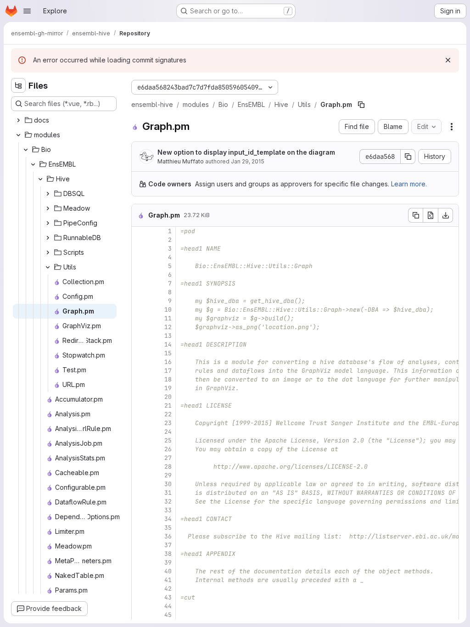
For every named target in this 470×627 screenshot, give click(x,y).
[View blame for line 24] (139, 431)
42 (168, 589)
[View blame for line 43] (139, 597)
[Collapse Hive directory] (40, 179)
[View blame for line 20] (139, 396)
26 (168, 449)
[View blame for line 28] (139, 466)
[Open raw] (430, 215)
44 (168, 606)
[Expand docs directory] (18, 120)
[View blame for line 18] (139, 379)
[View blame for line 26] (139, 449)
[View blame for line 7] (139, 283)
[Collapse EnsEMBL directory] (33, 164)
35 (168, 528)
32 (168, 501)
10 (168, 310)
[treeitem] (65, 120)
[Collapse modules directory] (18, 134)
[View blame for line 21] (139, 405)
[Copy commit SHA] (408, 156)
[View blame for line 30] (139, 484)
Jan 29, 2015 (247, 161)
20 (168, 397)
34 (168, 519)
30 (168, 484)
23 (168, 423)
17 (168, 371)
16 (168, 362)
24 (168, 432)
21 (168, 405)
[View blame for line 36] (139, 536)
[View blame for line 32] (139, 501)
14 (168, 344)
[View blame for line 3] (139, 248)
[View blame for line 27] (139, 457)
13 (168, 336)
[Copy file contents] (415, 215)
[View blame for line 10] (139, 309)
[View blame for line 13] (139, 335)
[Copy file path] (361, 104)
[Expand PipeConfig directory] (47, 223)
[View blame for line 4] (139, 257)
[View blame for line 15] (139, 353)
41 (168, 580)
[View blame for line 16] (139, 362)
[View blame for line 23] (139, 423)
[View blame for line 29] (139, 475)
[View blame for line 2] (139, 239)
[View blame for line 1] (139, 231)
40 (168, 571)
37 (168, 545)
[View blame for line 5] (139, 266)
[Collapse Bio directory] (25, 149)
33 (168, 510)
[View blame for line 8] (139, 292)
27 (168, 458)
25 (168, 440)
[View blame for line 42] (139, 588)
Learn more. (409, 184)
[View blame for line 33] (139, 510)
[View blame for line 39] (139, 562)
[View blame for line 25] (139, 440)
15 (168, 353)
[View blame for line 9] (139, 301)
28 (168, 466)
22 (168, 414)
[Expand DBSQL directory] (47, 193)
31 (168, 493)
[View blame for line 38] (139, 553)
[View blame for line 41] (139, 580)
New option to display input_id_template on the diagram (246, 152)
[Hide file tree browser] (18, 85)
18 (168, 379)
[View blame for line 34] (139, 519)
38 (168, 554)
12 (168, 327)
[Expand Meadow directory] (47, 208)
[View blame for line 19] (139, 388)
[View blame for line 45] (139, 614)
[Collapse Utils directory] (47, 267)
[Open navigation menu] (27, 11)
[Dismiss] (447, 60)
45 (168, 615)
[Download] (445, 215)
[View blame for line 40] (139, 571)
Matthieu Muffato (180, 161)
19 (168, 388)
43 (168, 597)
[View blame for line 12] (139, 327)
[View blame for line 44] (139, 606)
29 (168, 475)
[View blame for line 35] (139, 527)
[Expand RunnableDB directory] (47, 237)
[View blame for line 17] (139, 370)
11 (168, 318)
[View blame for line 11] (139, 318)
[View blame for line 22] (139, 414)
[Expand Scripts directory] (47, 252)
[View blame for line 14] (139, 344)
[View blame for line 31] (139, 492)
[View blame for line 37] (139, 545)
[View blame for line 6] (139, 274)
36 (168, 536)
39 (168, 562)
